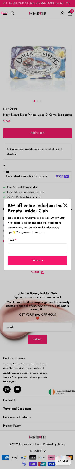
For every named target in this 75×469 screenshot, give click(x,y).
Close (65, 205)
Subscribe (37, 260)
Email (12, 240)
